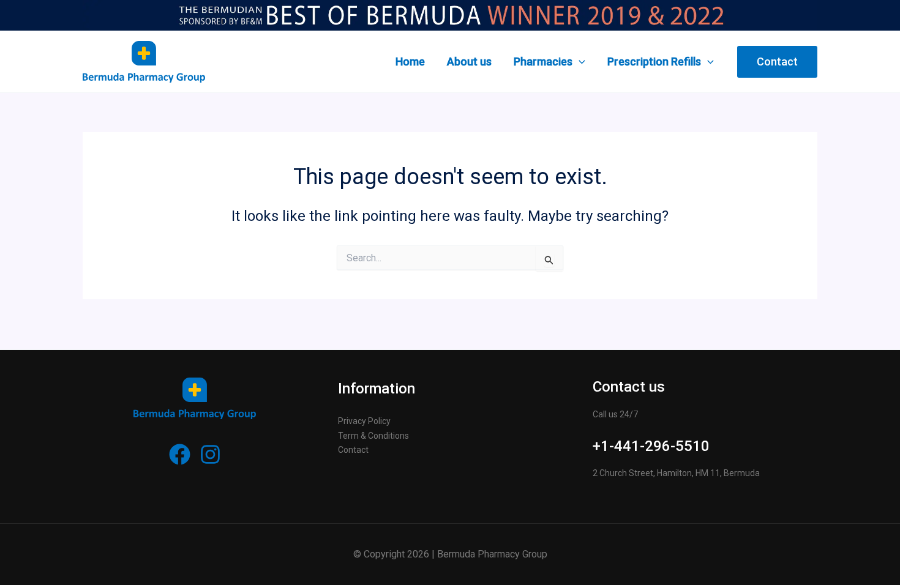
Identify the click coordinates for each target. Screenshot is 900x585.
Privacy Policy (364, 421)
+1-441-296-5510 (651, 446)
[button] (777, 62)
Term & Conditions (373, 436)
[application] (578, 61)
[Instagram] (210, 454)
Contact (353, 450)
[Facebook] (179, 454)
